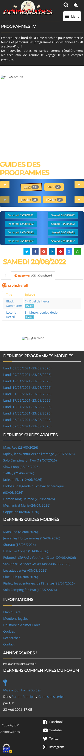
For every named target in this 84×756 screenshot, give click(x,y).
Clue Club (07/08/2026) (20, 577)
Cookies (9, 631)
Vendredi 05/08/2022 (21, 215)
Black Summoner (14, 303)
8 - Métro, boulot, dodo (41, 314)
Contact (8, 644)
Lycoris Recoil (11, 314)
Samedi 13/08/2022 (63, 224)
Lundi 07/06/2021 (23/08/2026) (27, 426)
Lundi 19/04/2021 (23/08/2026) (27, 381)
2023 (53, 187)
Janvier (28, 199)
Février (53, 199)
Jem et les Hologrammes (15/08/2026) (31, 538)
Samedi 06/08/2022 (63, 215)
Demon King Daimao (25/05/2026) (29, 499)
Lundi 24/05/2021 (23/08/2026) (27, 413)
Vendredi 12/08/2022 (21, 224)
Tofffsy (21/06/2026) (18, 473)
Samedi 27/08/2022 (63, 241)
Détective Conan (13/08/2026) (25, 551)
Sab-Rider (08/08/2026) (36, 564)
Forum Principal (23, 696)
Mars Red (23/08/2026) (20, 447)
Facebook (56, 722)
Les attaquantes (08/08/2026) (25, 570)
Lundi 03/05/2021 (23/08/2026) (27, 368)
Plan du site (11, 612)
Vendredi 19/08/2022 (21, 232)
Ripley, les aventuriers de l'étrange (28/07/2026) (39, 454)
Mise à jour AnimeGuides (22, 690)
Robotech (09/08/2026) (39, 557)
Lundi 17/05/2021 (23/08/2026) (27, 400)
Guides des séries (51, 696)
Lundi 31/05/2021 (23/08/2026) (27, 394)
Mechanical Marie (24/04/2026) (26, 505)
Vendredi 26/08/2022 (21, 241)
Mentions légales (15, 618)
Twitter (54, 738)
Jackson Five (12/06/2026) (22, 479)
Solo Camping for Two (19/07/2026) (30, 460)
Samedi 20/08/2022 (63, 232)
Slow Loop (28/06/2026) (21, 467)
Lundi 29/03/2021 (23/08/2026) (27, 374)
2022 (30, 187)
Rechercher (11, 638)
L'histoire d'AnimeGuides (21, 625)
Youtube (55, 730)
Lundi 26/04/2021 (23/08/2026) (27, 419)
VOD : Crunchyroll (41, 275)
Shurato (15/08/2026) (19, 544)
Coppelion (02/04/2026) (21, 512)
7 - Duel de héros (37, 303)
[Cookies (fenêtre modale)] (7, 748)
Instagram (56, 747)
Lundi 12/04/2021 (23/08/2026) (27, 407)
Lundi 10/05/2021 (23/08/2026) (27, 387)
